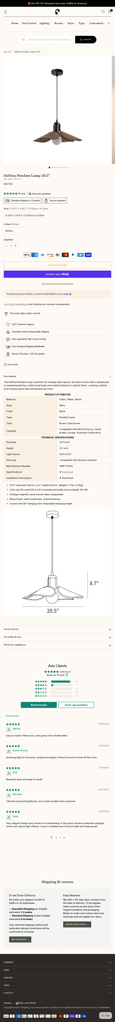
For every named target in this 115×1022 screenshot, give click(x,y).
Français (7, 1003)
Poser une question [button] (76, 704)
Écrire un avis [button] (39, 704)
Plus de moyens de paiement (57, 283)
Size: (26, 208)
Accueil (7, 52)
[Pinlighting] (57, 12)
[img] (13, 724)
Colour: (11, 224)
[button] (11, 193)
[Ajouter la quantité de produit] (15, 246)
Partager (13, 365)
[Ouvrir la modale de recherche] (103, 12)
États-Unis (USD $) (27, 1003)
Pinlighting (25, 1007)
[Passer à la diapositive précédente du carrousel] (101, 863)
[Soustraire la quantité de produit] (6, 246)
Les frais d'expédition (15, 304)
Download (67, 471)
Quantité (8, 239)
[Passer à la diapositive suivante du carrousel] (108, 863)
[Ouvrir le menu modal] (5, 12)
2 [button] (56, 837)
